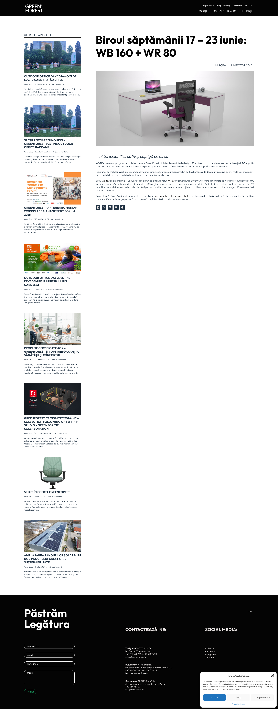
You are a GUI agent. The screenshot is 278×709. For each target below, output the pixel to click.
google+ (178, 196)
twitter (187, 196)
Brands (231, 11)
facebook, (159, 196)
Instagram (210, 654)
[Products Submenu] (223, 11)
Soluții (203, 11)
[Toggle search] (251, 5)
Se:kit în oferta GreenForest (47, 492)
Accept (214, 697)
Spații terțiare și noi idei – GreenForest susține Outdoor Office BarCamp (48, 144)
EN (246, 5)
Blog (219, 5)
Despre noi (207, 5)
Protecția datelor (238, 704)
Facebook (210, 651)
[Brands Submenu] (237, 11)
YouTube (209, 657)
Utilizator (237, 5)
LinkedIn (209, 648)
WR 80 (171, 180)
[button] (272, 675)
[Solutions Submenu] (208, 11)
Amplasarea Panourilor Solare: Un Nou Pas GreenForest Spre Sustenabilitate (52, 559)
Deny (238, 697)
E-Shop (226, 5)
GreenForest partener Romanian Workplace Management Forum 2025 (50, 211)
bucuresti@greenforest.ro (137, 673)
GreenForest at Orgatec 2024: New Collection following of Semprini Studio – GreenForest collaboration (51, 423)
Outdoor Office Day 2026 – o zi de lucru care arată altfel (50, 78)
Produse (217, 11)
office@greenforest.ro (135, 656)
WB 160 (106, 180)
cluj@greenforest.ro (134, 689)
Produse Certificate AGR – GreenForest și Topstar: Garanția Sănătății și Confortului (51, 351)
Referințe (247, 11)
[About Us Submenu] (213, 5)
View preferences (262, 697)
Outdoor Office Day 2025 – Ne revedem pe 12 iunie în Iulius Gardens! (47, 281)
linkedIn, (169, 196)
